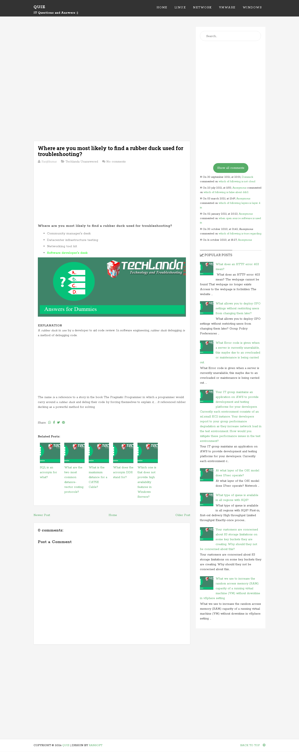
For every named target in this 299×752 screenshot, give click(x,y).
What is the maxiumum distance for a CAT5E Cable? (98, 477)
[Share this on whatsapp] (49, 423)
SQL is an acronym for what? (48, 472)
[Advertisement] (112, 55)
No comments (116, 162)
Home (162, 7)
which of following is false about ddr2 (226, 192)
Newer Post (42, 515)
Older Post (182, 515)
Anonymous (239, 188)
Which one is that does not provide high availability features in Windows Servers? (146, 482)
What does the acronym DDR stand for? (123, 472)
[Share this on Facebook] (54, 423)
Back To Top (250, 745)
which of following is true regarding (240, 233)
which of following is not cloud (237, 181)
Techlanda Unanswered (81, 162)
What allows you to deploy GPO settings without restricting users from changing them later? (238, 308)
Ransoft (95, 745)
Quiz (39, 7)
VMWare (227, 7)
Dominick (247, 177)
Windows (252, 7)
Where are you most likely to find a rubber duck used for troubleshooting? (110, 151)
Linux (180, 7)
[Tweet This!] (58, 423)
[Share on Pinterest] (63, 423)
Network (202, 7)
